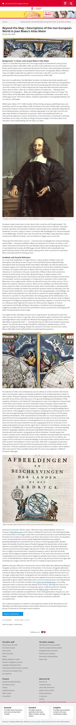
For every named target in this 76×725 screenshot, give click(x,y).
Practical (5, 679)
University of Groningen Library (16, 3)
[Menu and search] (65, 3)
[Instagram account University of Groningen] (45, 632)
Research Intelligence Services (12, 662)
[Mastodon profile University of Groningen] (42, 632)
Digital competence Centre (11, 659)
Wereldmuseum (17, 532)
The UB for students (46, 642)
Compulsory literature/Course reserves (15, 668)
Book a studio (6, 693)
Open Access (6, 651)
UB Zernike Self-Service (47, 687)
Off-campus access (8, 685)
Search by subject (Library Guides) (50, 648)
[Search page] (71, 3)
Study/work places (8, 690)
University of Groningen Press (12, 671)
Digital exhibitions (18, 22)
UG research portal (8, 648)
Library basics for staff (9, 645)
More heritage (10, 22)
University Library (45, 685)
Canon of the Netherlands (46, 582)
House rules (43, 659)
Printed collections (45, 693)
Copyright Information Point (11, 665)
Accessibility (6, 696)
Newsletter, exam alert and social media (52, 702)
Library (4, 22)
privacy (34, 722)
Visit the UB (43, 682)
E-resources (43, 696)
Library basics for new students (49, 645)
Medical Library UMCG (46, 690)
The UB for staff (8, 642)
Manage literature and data (48, 651)
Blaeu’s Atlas (43, 589)
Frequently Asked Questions (11, 682)
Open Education (7, 653)
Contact (41, 699)
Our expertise (6, 674)
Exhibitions (14, 22)
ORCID (4, 656)
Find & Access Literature (47, 653)
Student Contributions (11, 614)
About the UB (44, 679)
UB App (4, 687)
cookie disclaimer (46, 722)
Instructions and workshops (48, 656)
